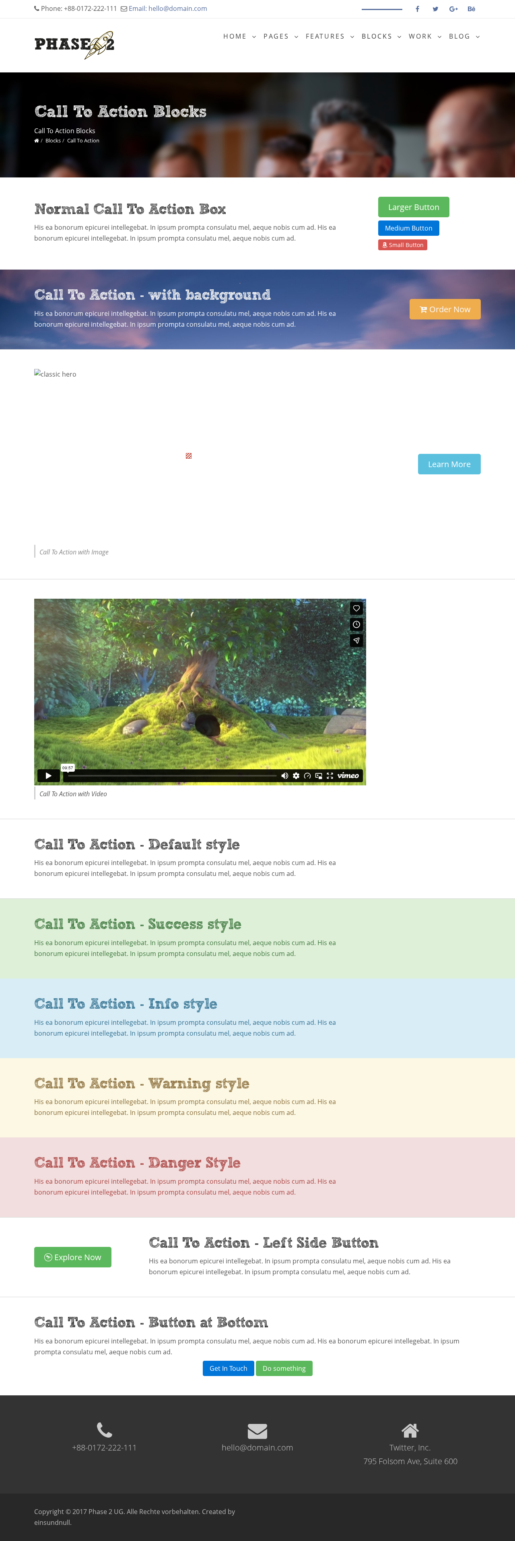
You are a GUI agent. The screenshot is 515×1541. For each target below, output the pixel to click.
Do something (284, 1368)
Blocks (53, 140)
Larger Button (413, 207)
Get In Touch (228, 1368)
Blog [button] (461, 36)
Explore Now (76, 1257)
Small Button (405, 245)
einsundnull (52, 1522)
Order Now (449, 309)
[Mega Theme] (36, 140)
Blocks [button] (379, 36)
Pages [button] (278, 36)
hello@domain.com (257, 1447)
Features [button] (327, 36)
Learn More (449, 464)
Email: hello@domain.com (168, 8)
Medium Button (409, 228)
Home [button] (236, 36)
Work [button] (422, 36)
